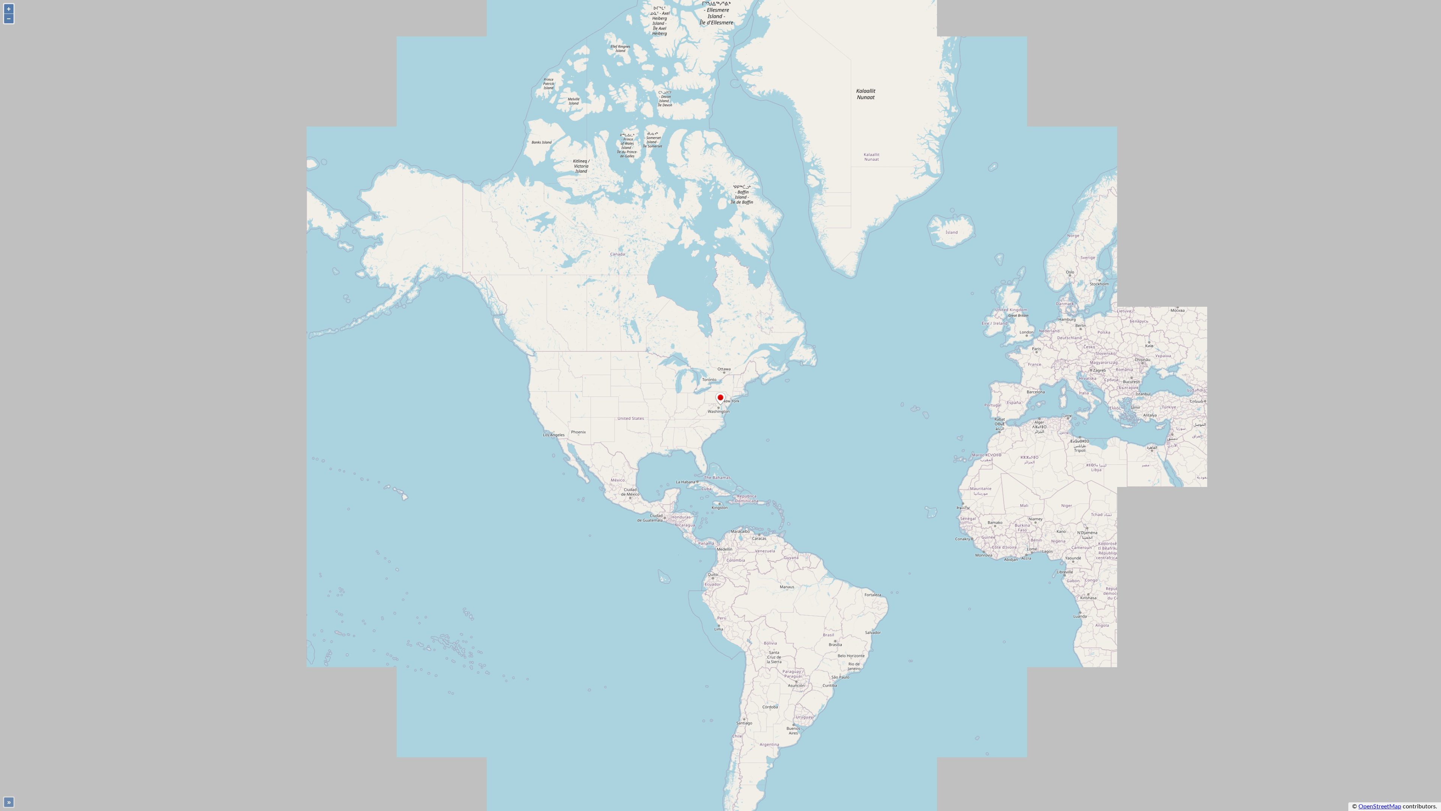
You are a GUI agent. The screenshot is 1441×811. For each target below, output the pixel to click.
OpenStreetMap (1379, 806)
